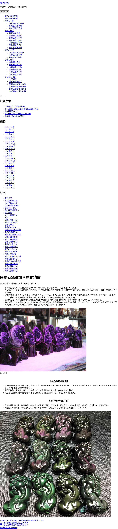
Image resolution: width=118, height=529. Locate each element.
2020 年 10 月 (10, 149)
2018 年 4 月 (9, 185)
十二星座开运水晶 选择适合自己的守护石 (21, 109)
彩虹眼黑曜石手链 (16, 23)
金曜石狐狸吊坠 (15, 72)
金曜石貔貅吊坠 (15, 65)
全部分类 (8, 198)
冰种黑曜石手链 (15, 28)
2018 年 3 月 (9, 188)
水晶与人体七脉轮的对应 (15, 116)
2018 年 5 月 (9, 183)
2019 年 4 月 (9, 166)
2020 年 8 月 (9, 154)
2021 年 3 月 (9, 137)
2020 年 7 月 (9, 156)
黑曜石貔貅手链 (15, 26)
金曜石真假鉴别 (11, 19)
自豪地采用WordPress (8, 528)
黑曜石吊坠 (9, 31)
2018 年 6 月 (9, 180)
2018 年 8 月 (9, 175)
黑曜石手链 (9, 21)
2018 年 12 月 (10, 171)
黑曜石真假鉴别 (11, 16)
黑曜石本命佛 (14, 33)
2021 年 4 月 (9, 134)
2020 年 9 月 (9, 151)
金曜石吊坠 (9, 60)
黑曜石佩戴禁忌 (15, 82)
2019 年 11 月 (10, 158)
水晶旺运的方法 (11, 111)
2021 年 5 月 (9, 132)
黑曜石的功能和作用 (17, 89)
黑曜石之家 (4, 3)
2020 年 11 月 (10, 146)
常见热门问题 (10, 77)
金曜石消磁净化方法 (17, 86)
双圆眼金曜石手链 (16, 53)
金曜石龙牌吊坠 (15, 70)
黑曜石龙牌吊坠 (15, 40)
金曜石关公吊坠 (15, 67)
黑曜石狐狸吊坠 (15, 45)
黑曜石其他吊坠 (15, 48)
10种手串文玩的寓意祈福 (15, 106)
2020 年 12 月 (10, 144)
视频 (6, 218)
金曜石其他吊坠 (15, 74)
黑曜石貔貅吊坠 (15, 36)
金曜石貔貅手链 (15, 55)
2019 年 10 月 (10, 161)
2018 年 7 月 (9, 178)
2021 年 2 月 (9, 139)
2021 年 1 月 (9, 141)
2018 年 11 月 (10, 173)
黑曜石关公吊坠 (15, 38)
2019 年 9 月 (9, 163)
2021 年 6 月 (9, 129)
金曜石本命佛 (14, 62)
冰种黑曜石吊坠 (15, 43)
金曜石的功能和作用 (17, 91)
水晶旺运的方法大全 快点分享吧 (18, 114)
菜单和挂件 (4, 12)
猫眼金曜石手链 (15, 57)
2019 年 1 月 (9, 168)
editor (25, 520)
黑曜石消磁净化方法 (17, 84)
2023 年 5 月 (9, 127)
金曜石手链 (9, 50)
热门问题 (13, 79)
